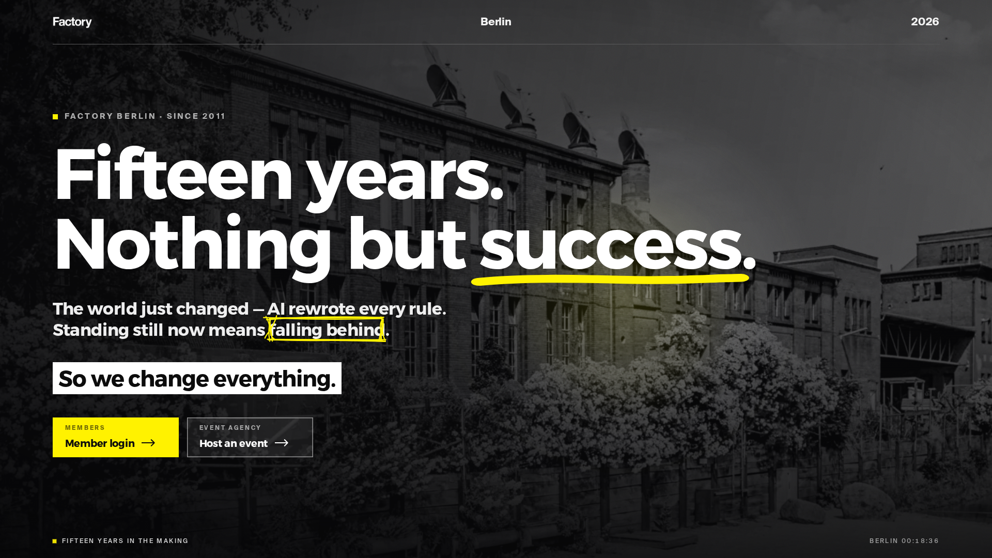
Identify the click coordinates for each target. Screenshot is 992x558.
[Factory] (73, 22)
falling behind (327, 329)
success (610, 240)
